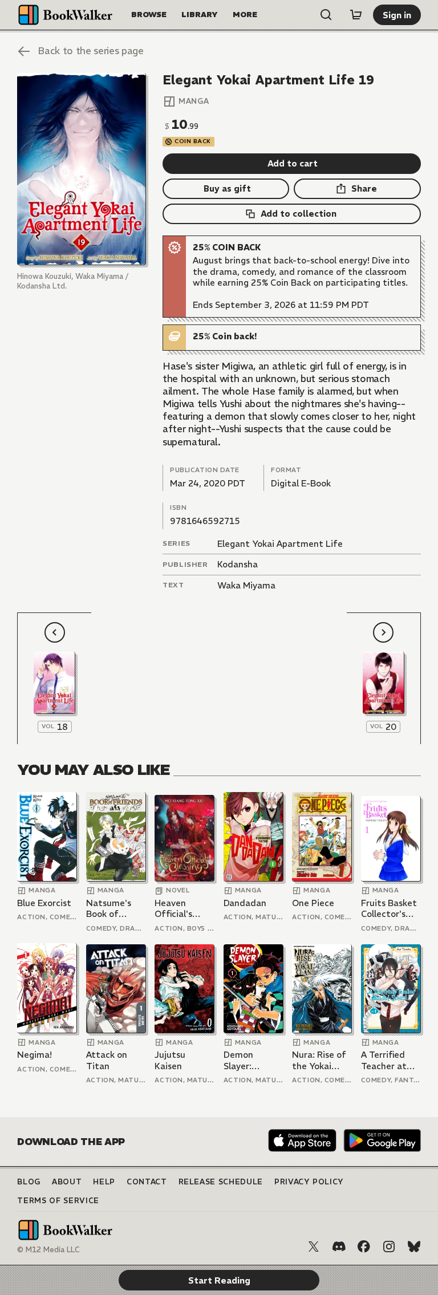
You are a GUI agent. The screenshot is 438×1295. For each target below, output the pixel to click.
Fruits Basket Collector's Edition (389, 909)
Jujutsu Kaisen (170, 1060)
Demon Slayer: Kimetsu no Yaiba (247, 1060)
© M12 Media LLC (48, 1249)
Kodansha (237, 564)
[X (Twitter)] (314, 1246)
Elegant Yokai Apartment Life (280, 543)
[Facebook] (364, 1246)
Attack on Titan (106, 1060)
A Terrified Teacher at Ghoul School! (389, 1060)
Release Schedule (221, 1182)
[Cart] (355, 14)
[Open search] (326, 14)
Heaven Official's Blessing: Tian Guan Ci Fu (183, 909)
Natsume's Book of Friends (108, 909)
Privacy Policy (309, 1182)
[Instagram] (389, 1246)
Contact (147, 1182)
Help (104, 1182)
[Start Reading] (81, 169)
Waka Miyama (246, 585)
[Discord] (339, 1246)
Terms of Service (58, 1200)
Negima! (34, 1054)
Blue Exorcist (44, 903)
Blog (28, 1182)
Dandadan (245, 903)
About (67, 1182)
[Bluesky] (414, 1246)
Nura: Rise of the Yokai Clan (319, 1060)
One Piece (313, 903)
